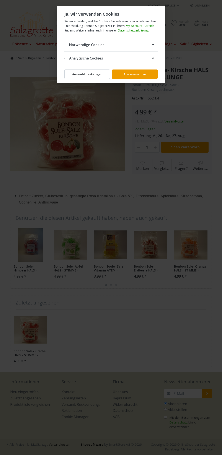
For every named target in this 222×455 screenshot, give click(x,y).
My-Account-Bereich (140, 26)
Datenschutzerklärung (133, 30)
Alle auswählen (135, 74)
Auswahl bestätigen (87, 74)
